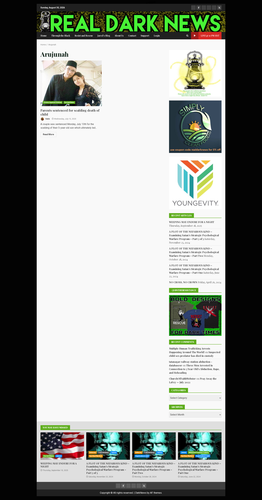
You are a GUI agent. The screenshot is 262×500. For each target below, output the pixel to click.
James (58, 456)
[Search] (187, 36)
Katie (47, 119)
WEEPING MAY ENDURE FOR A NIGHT (191, 222)
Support (145, 35)
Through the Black (60, 35)
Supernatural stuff (142, 456)
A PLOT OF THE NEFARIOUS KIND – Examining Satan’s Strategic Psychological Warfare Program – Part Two (194, 252)
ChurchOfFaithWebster (182, 378)
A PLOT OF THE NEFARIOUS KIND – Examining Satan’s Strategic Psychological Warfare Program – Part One (194, 269)
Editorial (92, 452)
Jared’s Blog (103, 35)
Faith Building (103, 452)
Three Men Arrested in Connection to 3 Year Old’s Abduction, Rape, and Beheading (194, 369)
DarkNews (140, 492)
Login (157, 35)
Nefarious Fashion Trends (198, 452)
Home (43, 35)
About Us (119, 35)
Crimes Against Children (53, 102)
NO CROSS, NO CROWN (183, 282)
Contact (132, 35)
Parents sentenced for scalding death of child (71, 83)
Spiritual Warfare (95, 456)
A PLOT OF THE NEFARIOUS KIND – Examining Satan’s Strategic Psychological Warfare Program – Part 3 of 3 (194, 235)
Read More (48, 134)
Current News (69, 102)
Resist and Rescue (84, 35)
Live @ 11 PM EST (210, 35)
